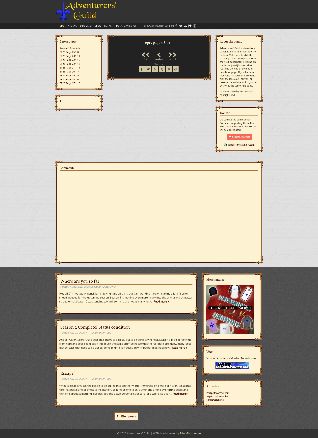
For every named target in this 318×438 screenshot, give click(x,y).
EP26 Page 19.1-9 (69, 75)
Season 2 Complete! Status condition (95, 327)
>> (172, 54)
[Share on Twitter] (148, 69)
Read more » (161, 301)
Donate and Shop (126, 25)
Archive (72, 25)
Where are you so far (79, 281)
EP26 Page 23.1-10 (70, 59)
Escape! (67, 373)
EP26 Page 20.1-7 (69, 71)
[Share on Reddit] (176, 69)
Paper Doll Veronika (217, 396)
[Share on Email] (169, 69)
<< (145, 54)
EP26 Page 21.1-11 (70, 67)
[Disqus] (159, 214)
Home (61, 25)
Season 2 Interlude (70, 48)
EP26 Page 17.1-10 (70, 83)
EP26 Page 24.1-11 (70, 56)
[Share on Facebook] (142, 69)
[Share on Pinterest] (155, 69)
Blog (98, 25)
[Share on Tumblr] (162, 69)
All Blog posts (126, 416)
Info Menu (86, 25)
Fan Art (108, 25)
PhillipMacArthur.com (217, 392)
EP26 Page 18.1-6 (69, 79)
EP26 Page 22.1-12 (70, 63)
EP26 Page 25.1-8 (69, 52)
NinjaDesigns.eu (215, 399)
